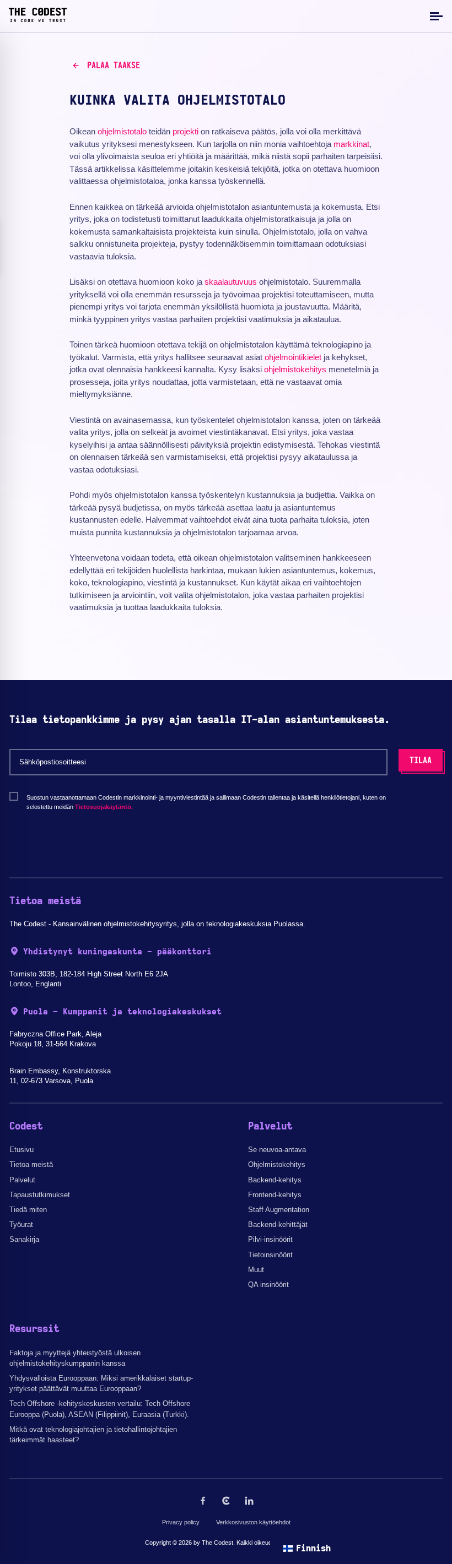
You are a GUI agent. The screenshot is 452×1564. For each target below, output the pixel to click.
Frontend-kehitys (275, 1195)
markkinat (351, 144)
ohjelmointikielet (293, 357)
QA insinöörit (268, 1284)
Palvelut (22, 1180)
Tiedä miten (28, 1209)
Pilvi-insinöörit (270, 1239)
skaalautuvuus (231, 281)
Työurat (21, 1224)
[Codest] (38, 19)
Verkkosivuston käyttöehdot (253, 1522)
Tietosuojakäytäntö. (104, 806)
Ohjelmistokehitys (276, 1164)
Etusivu (21, 1149)
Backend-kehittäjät (278, 1224)
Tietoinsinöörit (270, 1255)
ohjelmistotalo (122, 131)
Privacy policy (181, 1522)
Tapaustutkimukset (39, 1195)
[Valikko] (435, 16)
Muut (256, 1270)
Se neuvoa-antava (277, 1149)
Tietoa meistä (31, 1164)
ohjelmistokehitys (295, 369)
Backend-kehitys (275, 1180)
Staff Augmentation (278, 1209)
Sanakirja (24, 1239)
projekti (185, 131)
